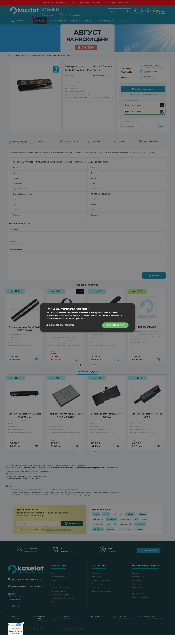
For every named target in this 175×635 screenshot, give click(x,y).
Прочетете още (81, 318)
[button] (60, 325)
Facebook (14, 625)
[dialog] (87, 317)
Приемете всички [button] (115, 325)
